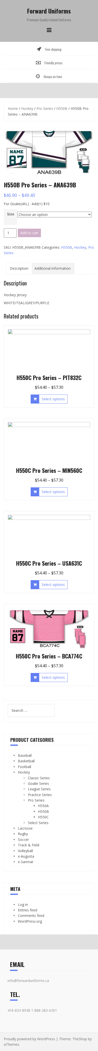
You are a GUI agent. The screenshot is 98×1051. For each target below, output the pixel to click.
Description (19, 268)
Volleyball (25, 850)
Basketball (26, 761)
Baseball (25, 755)
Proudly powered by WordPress (29, 1038)
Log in (23, 904)
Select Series (38, 822)
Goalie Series (38, 783)
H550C (43, 817)
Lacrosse (25, 828)
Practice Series (40, 794)
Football (24, 766)
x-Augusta (26, 856)
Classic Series (39, 778)
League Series (39, 789)
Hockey (27, 108)
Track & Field (28, 845)
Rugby (23, 833)
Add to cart (29, 232)
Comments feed (31, 915)
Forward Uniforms (49, 10)
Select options (53, 399)
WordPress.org (30, 921)
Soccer (23, 839)
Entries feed (27, 910)
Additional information (52, 268)
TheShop (79, 1038)
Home (13, 108)
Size (10, 214)
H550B (61, 108)
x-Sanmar (25, 861)
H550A (43, 805)
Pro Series (44, 108)
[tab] (19, 268)
